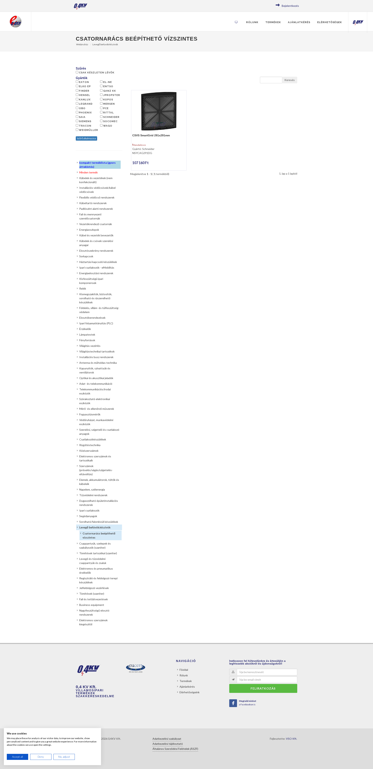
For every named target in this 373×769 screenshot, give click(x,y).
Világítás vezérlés (89, 345)
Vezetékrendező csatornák (95, 224)
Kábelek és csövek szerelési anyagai (96, 243)
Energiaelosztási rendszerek (96, 273)
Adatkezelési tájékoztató (168, 743)
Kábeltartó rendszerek (93, 203)
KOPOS (108, 99)
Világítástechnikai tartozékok (97, 351)
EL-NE (107, 82)
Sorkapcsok (86, 256)
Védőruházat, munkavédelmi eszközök (96, 422)
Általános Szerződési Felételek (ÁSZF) (175, 748)
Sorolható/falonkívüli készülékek (98, 521)
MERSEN (109, 103)
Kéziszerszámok (88, 450)
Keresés (289, 80)
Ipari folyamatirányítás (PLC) (96, 323)
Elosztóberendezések (92, 317)
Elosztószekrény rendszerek (96, 250)
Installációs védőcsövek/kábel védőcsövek (97, 189)
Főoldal (184, 669)
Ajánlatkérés (299, 22)
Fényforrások (87, 340)
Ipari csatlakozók (89, 510)
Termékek (273, 22)
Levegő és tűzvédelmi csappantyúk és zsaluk (92, 561)
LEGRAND (85, 103)
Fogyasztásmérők (89, 414)
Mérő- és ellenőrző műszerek (96, 408)
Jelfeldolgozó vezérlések (94, 588)
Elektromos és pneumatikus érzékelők (96, 570)
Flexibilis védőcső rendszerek (96, 197)
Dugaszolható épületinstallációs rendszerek (98, 502)
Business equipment (91, 604)
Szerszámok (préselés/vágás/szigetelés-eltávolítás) (96, 470)
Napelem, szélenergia (92, 489)
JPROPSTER (111, 95)
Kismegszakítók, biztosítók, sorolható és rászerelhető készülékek (95, 298)
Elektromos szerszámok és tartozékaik (95, 458)
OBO (82, 108)
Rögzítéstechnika (89, 445)
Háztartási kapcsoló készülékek (98, 262)
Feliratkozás (263, 688)
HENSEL (84, 95)
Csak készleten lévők (96, 72)
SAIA (82, 117)
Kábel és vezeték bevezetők (96, 235)
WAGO (107, 125)
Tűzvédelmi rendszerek (93, 495)
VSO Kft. (291, 738)
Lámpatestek (87, 334)
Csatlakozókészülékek (92, 439)
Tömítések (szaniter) (91, 593)
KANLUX (85, 99)
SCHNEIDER (111, 117)
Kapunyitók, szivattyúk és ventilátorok (94, 370)
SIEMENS (85, 121)
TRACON (85, 125)
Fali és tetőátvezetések (93, 599)
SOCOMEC (110, 121)
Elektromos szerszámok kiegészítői (93, 622)
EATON (84, 82)
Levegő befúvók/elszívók (105, 44)
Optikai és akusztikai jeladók (96, 378)
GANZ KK (109, 90)
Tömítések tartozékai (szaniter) (98, 553)
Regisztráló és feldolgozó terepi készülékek (98, 580)
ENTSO (108, 86)
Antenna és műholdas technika (98, 362)
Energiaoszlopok (89, 229)
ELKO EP (85, 86)
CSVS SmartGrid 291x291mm (151, 135)
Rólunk (252, 22)
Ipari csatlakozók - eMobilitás (96, 267)
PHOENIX (85, 112)
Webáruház (82, 44)
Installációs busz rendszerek (96, 357)
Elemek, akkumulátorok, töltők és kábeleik (99, 481)
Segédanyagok (88, 516)
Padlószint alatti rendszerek (96, 208)
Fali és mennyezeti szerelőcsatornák (90, 216)
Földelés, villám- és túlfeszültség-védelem (99, 310)
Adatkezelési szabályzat (167, 738)
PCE (106, 108)
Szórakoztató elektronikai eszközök (94, 401)
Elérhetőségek (329, 22)
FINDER (84, 90)
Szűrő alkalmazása (86, 138)
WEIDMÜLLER (88, 130)
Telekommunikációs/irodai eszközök (95, 391)
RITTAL (108, 112)
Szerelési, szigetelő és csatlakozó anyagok (99, 431)
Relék (82, 288)
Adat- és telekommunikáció (95, 383)
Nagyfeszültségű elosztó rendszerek (94, 612)
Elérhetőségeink (190, 692)
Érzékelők (85, 329)
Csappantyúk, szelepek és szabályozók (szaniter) (95, 545)
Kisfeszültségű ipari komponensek (91, 280)
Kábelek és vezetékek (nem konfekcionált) (95, 180)
